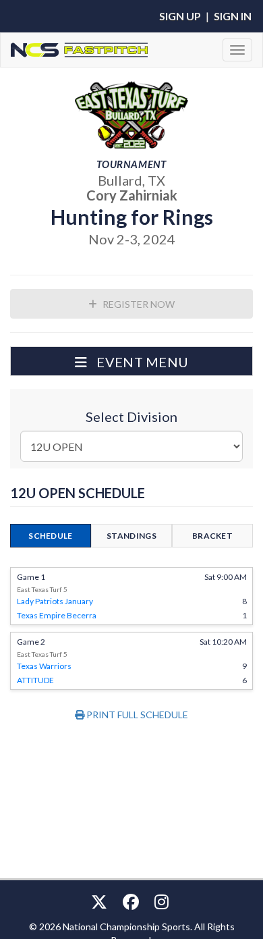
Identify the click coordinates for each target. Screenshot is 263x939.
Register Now (137, 304)
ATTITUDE (35, 680)
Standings (131, 536)
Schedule (50, 536)
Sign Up (180, 15)
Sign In (233, 15)
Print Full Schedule (136, 714)
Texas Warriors (44, 666)
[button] (131, 361)
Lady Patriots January (55, 601)
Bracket (212, 536)
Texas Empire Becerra (56, 615)
